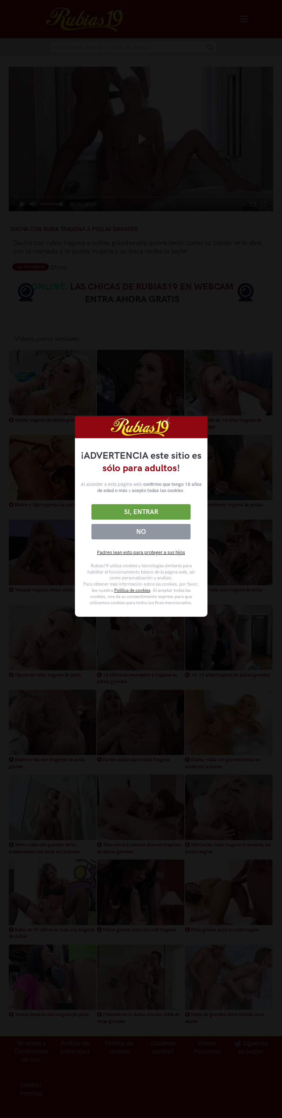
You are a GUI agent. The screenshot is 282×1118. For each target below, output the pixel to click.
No (141, 532)
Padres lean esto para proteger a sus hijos (141, 552)
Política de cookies (132, 590)
